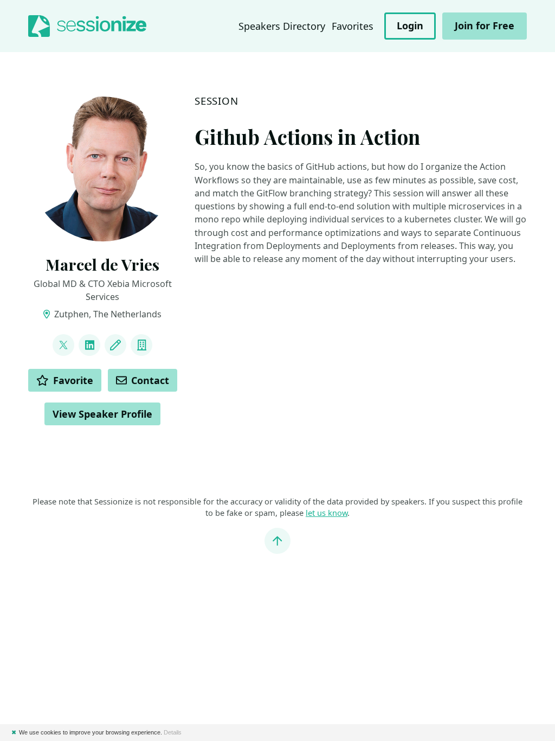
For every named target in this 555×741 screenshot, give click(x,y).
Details (173, 732)
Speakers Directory (281, 26)
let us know (326, 512)
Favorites (352, 26)
